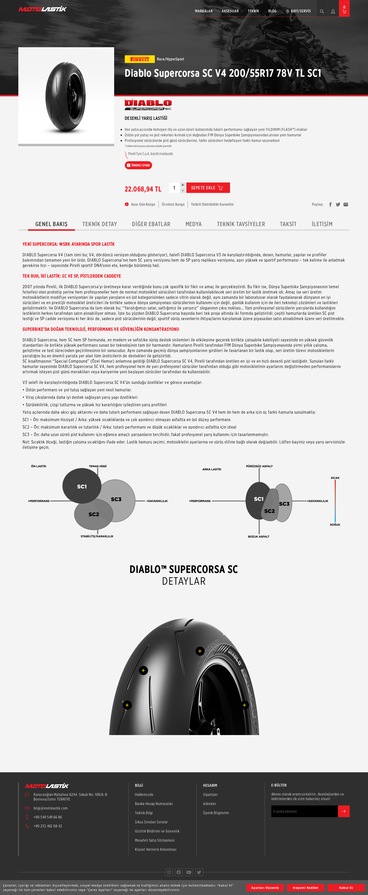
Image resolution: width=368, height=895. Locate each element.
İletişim (322, 224)
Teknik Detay (99, 224)
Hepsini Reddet (305, 888)
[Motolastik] (43, 8)
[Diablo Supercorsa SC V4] (66, 95)
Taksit (288, 224)
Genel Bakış (51, 224)
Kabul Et (346, 888)
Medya (193, 224)
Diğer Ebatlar (151, 224)
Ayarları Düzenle (265, 888)
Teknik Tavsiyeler (241, 224)
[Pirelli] (140, 59)
